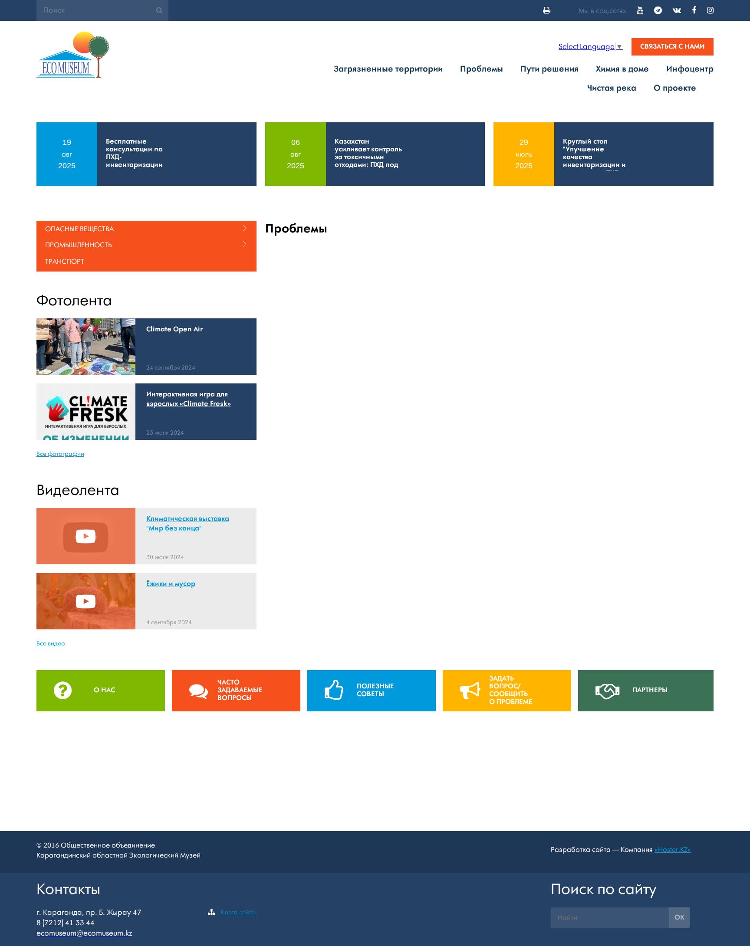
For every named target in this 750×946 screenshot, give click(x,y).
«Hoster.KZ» (673, 850)
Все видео (50, 643)
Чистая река (611, 88)
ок (679, 917)
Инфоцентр (690, 69)
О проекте (675, 88)
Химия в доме (622, 69)
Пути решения (549, 69)
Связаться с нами (672, 47)
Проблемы (481, 69)
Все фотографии (60, 454)
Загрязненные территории (388, 69)
